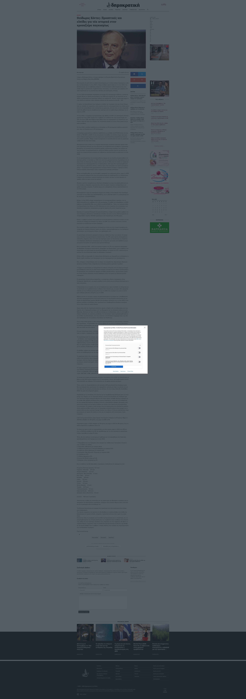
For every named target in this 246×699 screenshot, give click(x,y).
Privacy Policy (130, 371)
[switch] (139, 348)
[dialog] (123, 349)
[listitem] (123, 345)
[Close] (145, 328)
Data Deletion (116, 371)
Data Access (123, 371)
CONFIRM (113, 366)
